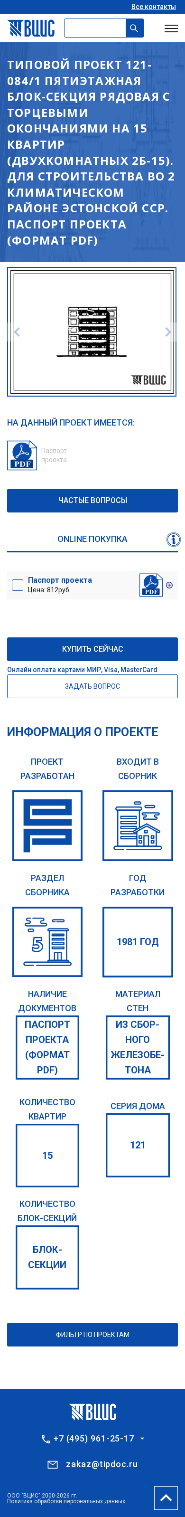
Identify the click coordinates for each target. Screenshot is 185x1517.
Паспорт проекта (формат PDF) (47, 1047)
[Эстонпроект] (47, 825)
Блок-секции (47, 1257)
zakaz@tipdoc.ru (102, 1464)
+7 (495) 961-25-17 (94, 1438)
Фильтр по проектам (93, 1334)
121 (138, 1145)
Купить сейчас (92, 649)
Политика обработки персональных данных (66, 1501)
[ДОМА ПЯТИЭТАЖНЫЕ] (47, 942)
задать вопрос (92, 686)
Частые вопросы (92, 500)
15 (47, 1155)
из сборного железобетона (138, 1047)
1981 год (138, 942)
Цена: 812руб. (60, 585)
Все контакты (153, 6)
